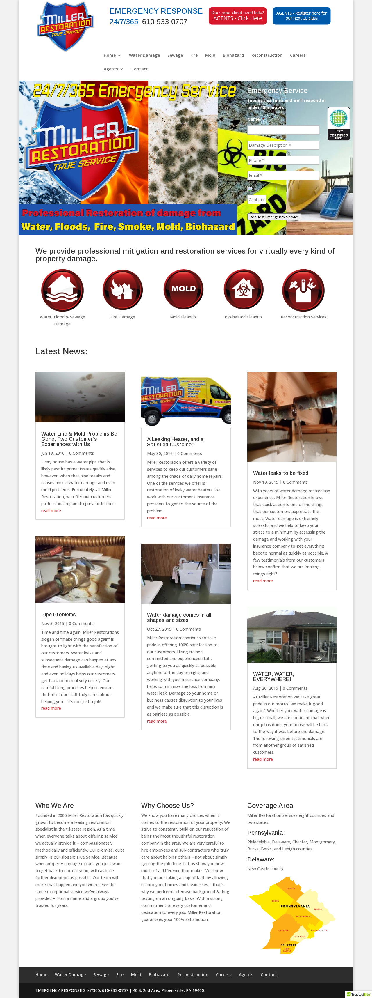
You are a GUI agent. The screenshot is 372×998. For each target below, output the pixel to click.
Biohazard (233, 55)
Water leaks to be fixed (280, 473)
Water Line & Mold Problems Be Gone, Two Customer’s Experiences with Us (79, 439)
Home (110, 55)
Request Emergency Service (274, 217)
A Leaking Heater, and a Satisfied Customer (175, 441)
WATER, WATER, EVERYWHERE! (273, 676)
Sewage (175, 55)
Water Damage (144, 55)
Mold (210, 55)
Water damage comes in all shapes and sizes (179, 617)
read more (51, 510)
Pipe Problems (58, 614)
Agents (111, 69)
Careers (297, 55)
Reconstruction (266, 55)
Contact (139, 69)
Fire (194, 55)
